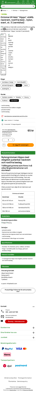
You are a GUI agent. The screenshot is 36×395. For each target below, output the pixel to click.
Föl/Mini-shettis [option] (7, 97)
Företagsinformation (25, 378)
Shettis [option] (18, 97)
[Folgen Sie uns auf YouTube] (2, 321)
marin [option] (26, 85)
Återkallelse (12, 381)
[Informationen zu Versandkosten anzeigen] (14, 365)
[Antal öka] (13, 140)
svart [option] (18, 85)
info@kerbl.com (9, 283)
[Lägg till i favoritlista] (4, 145)
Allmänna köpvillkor (10, 378)
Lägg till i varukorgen (21, 145)
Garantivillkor (13, 390)
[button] (18, 29)
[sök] (33, 6)
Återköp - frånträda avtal (16, 321)
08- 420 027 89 (12, 312)
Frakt (20, 387)
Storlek (3, 94)
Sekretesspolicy (22, 381)
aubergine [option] (5, 89)
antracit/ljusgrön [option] (7, 85)
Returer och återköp (28, 390)
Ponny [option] (26, 97)
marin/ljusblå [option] (21, 82)
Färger (3, 79)
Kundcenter (9, 317)
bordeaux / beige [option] (7, 82)
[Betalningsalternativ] (18, 351)
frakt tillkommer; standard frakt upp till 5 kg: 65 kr (16, 116)
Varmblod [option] (14, 100)
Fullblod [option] (4, 100)
